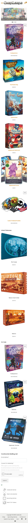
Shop (3, 517)
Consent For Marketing (7, 463)
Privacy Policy (16, 465)
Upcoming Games (12, 517)
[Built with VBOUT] (1, 485)
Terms (10, 465)
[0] (25, 3)
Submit (5, 480)
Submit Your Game (9, 519)
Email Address (5, 457)
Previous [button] (3, 14)
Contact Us (23, 517)
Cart (17, 519)
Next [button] (25, 14)
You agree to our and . (11, 465)
